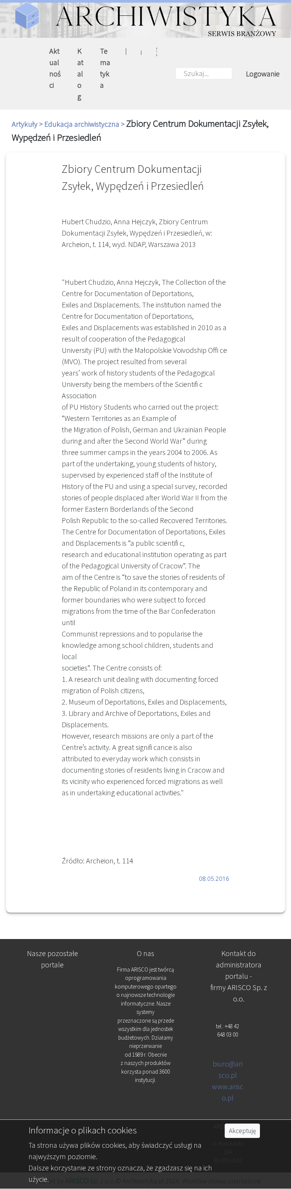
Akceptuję (242, 1131)
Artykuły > (28, 124)
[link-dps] (52, 985)
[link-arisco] (52, 1022)
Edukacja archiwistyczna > (85, 124)
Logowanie (263, 73)
